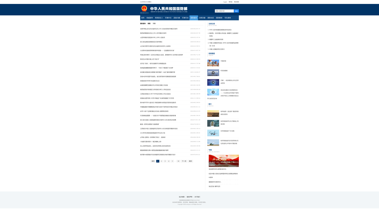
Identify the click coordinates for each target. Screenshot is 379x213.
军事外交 (168, 18)
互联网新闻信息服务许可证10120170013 (189, 200)
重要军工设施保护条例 (216, 39)
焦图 (149, 23)
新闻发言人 (159, 18)
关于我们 (197, 197)
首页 (142, 18)
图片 (210, 104)
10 (178, 161)
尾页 (190, 161)
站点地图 (181, 197)
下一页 (184, 161)
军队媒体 (228, 18)
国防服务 (194, 18)
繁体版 (230, 2)
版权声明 (189, 197)
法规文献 (202, 18)
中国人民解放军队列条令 (217, 49)
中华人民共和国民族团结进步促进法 (220, 30)
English (225, 2)
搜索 (236, 11)
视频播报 (212, 53)
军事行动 (185, 18)
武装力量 (177, 18)
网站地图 (236, 2)
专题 (210, 150)
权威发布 (150, 18)
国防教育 (219, 18)
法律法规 (212, 24)
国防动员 (211, 18)
